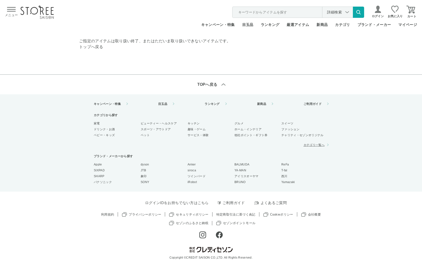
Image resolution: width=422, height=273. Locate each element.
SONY (145, 182)
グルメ (238, 123)
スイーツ (287, 123)
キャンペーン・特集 (218, 24)
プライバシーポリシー (145, 214)
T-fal (284, 170)
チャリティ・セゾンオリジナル (302, 135)
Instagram (202, 234)
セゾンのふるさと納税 (192, 223)
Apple (98, 164)
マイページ (407, 24)
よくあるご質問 (274, 203)
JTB (143, 170)
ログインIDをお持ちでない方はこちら (177, 203)
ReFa (285, 164)
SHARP (99, 176)
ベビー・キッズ (104, 135)
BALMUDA (241, 164)
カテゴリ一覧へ (314, 145)
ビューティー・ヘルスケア (159, 123)
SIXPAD (99, 170)
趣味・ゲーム (197, 129)
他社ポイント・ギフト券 (251, 135)
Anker (192, 164)
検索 (358, 12)
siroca (192, 170)
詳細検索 (334, 12)
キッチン (194, 123)
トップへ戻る (91, 47)
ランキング (270, 24)
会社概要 (314, 214)
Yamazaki (288, 182)
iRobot (192, 182)
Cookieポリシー (281, 214)
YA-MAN (240, 170)
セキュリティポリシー (192, 214)
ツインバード (197, 176)
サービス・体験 (198, 135)
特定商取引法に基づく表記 (235, 214)
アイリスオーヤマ (246, 176)
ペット (145, 135)
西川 (284, 176)
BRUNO (240, 182)
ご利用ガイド (313, 104)
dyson (145, 164)
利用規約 (107, 214)
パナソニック (103, 182)
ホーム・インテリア (248, 129)
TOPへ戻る (207, 84)
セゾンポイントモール (239, 223)
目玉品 (247, 24)
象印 (144, 176)
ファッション (290, 129)
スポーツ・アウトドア (156, 129)
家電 (97, 123)
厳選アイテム (298, 24)
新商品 (322, 24)
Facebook (219, 234)
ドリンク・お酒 (104, 129)
